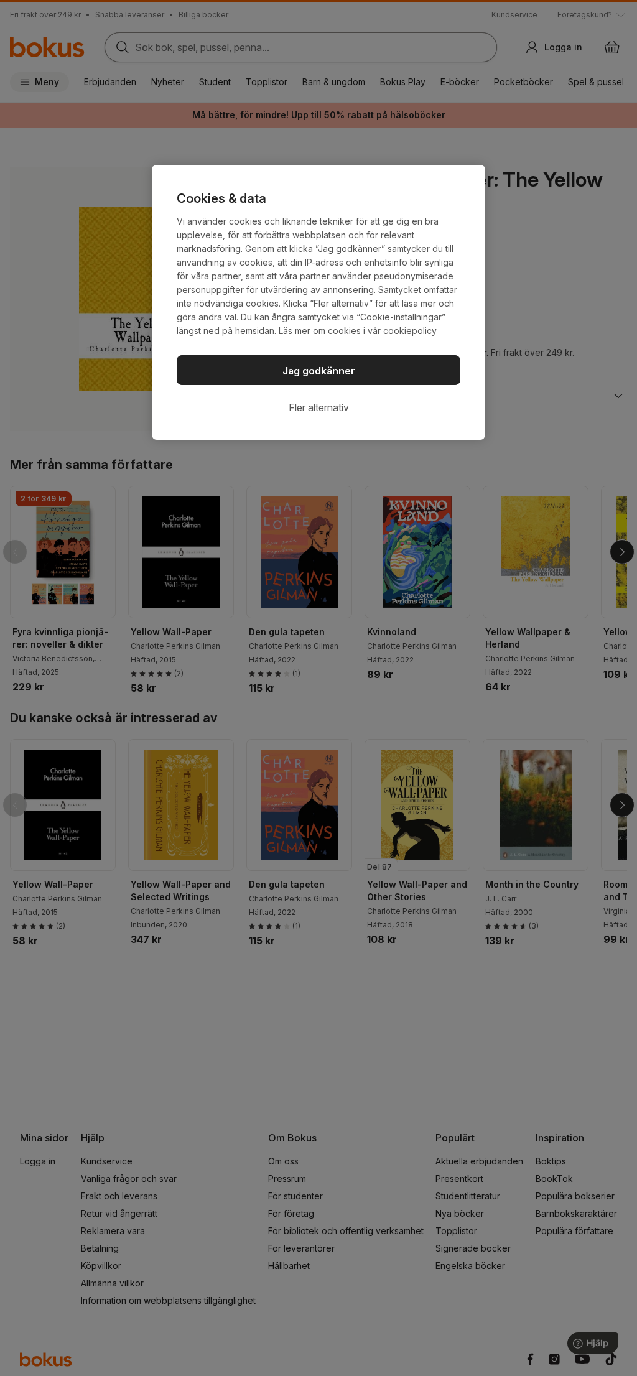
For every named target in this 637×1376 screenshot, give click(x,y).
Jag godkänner (318, 371)
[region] (318, 302)
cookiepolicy (410, 330)
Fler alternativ (319, 407)
